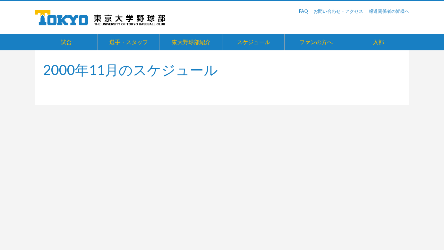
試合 (66, 42)
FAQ (303, 11)
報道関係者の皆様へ (389, 11)
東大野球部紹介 (191, 42)
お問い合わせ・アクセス (338, 11)
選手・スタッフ (128, 42)
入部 (378, 42)
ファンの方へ (316, 42)
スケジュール (253, 42)
